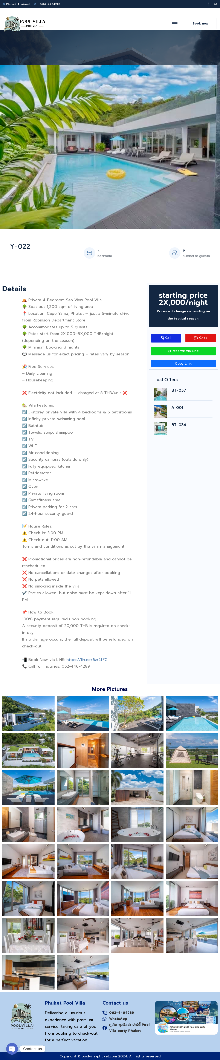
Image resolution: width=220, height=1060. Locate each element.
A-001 (177, 407)
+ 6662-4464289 (48, 4)
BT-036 (178, 424)
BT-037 (178, 390)
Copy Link (183, 363)
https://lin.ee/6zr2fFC (86, 660)
